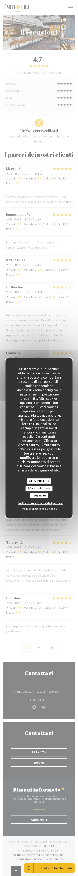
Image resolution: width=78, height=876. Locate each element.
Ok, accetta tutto (39, 481)
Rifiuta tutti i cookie (39, 488)
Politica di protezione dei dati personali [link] (40, 503)
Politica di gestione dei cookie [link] (39, 508)
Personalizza (39, 495)
